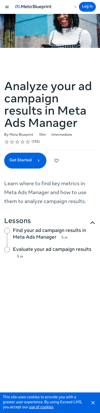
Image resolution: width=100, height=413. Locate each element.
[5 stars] (28, 141)
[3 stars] (17, 141)
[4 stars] (22, 141)
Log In (87, 7)
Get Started (20, 160)
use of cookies (41, 407)
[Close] (93, 403)
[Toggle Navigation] (7, 7)
